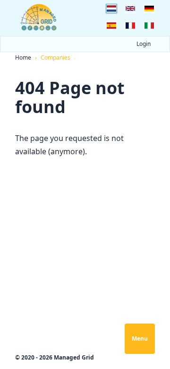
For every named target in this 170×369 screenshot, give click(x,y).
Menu (140, 338)
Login (143, 44)
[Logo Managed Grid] (38, 17)
